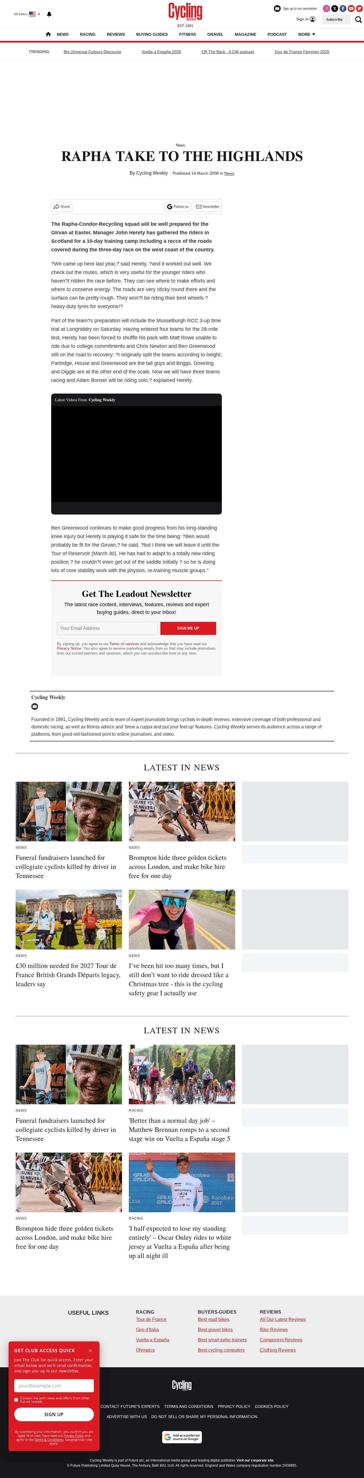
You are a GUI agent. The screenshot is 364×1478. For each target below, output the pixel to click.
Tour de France (151, 1319)
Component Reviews (281, 1339)
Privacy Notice (69, 648)
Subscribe (334, 20)
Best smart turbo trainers (222, 1339)
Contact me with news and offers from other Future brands (55, 1400)
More (304, 34)
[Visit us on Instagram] (326, 8)
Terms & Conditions (48, 1439)
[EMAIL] (36, 706)
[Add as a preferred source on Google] (182, 1437)
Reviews (116, 34)
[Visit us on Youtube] (351, 8)
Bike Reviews (274, 1329)
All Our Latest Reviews (283, 1319)
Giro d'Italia (147, 1329)
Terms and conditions (188, 1406)
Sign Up (54, 1414)
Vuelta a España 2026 (161, 51)
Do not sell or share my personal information (204, 1416)
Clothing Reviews (278, 1350)
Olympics (145, 1350)
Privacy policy (234, 1406)
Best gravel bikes (215, 1329)
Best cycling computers (221, 1350)
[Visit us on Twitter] (334, 8)
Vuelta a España (152, 1339)
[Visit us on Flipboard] (359, 8)
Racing (88, 34)
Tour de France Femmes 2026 (301, 51)
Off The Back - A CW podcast (228, 51)
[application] (136, 454)
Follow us (181, 207)
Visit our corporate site (255, 1460)
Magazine (245, 34)
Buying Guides (152, 34)
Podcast (277, 34)
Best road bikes (213, 1319)
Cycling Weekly (152, 173)
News (63, 34)
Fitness (187, 34)
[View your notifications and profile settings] (49, 14)
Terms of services (124, 644)
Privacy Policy (74, 1435)
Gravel (215, 34)
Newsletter (211, 207)
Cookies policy (271, 1406)
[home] (48, 35)
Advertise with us (127, 1416)
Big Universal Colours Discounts (92, 51)
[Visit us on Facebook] (343, 8)
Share (65, 207)
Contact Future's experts (130, 1406)
